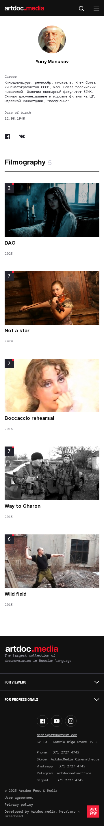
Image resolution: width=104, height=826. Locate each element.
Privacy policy (19, 804)
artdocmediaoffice (74, 773)
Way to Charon (22, 506)
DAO (10, 243)
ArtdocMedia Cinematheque (75, 759)
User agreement (19, 798)
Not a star (17, 331)
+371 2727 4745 (65, 752)
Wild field (16, 594)
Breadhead (14, 816)
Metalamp (67, 811)
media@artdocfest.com (57, 735)
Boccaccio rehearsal (29, 418)
